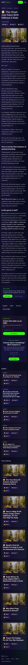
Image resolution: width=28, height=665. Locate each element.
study (2, 169)
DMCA (17, 658)
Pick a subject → (14, 359)
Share (11, 305)
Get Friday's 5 (7, 296)
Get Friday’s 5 (14, 333)
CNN (11, 125)
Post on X (18, 305)
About (2, 658)
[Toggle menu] (25, 2)
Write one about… (19, 296)
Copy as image (6, 309)
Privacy (7, 658)
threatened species (12, 215)
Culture (5, 389)
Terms (12, 658)
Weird (3, 8)
